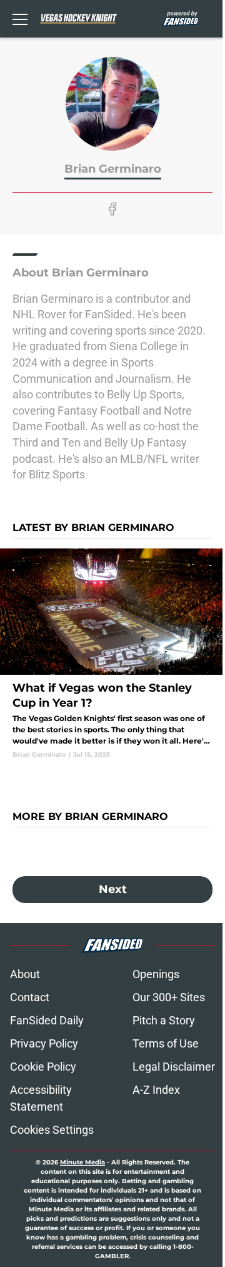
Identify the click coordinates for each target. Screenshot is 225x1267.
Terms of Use (165, 1043)
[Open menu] (20, 18)
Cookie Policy (43, 1066)
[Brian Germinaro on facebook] (112, 209)
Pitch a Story (163, 1020)
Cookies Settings (52, 1129)
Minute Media (82, 1162)
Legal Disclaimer (173, 1066)
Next (113, 889)
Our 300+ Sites (168, 997)
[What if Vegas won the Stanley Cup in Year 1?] (112, 653)
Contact (29, 997)
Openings (155, 974)
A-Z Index (156, 1089)
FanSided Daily (47, 1020)
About (25, 974)
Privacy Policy (44, 1043)
